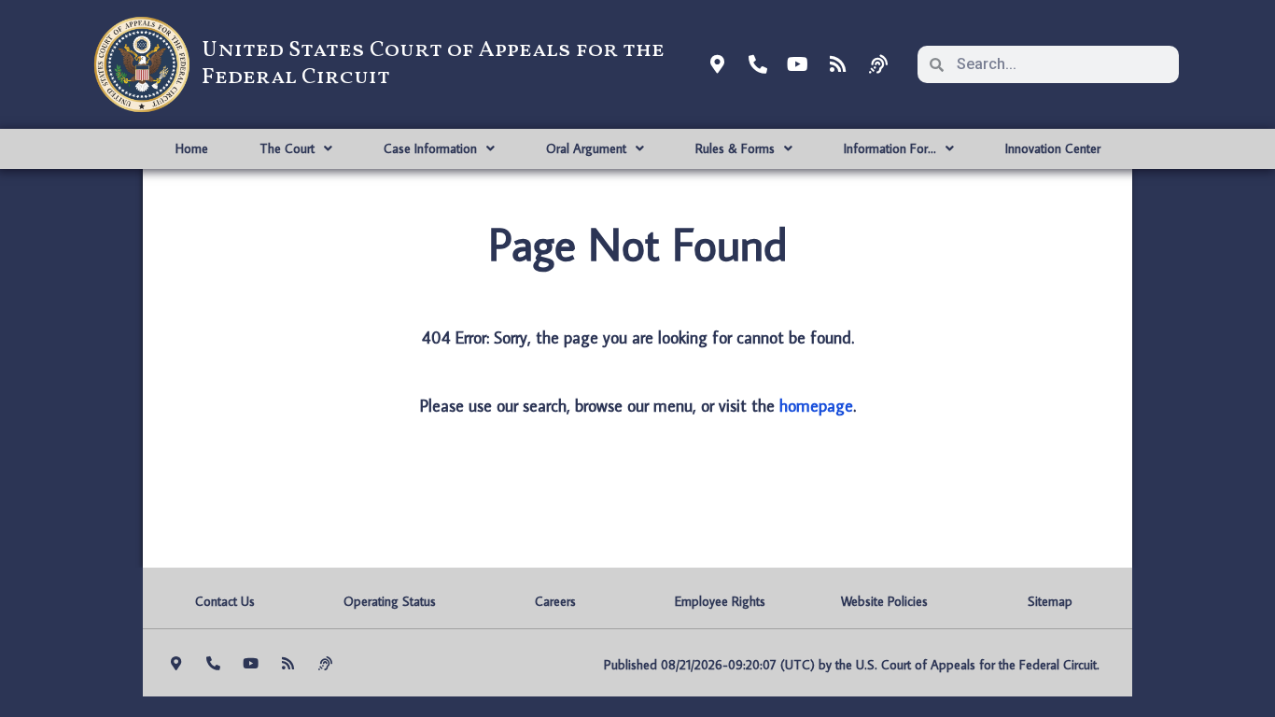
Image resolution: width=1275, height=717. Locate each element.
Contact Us (225, 601)
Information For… (890, 148)
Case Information (430, 148)
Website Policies (884, 601)
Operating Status (389, 601)
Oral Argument (586, 148)
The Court (287, 148)
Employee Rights (720, 601)
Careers (555, 601)
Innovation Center (1052, 148)
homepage (816, 405)
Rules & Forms (735, 148)
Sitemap (1050, 601)
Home (191, 148)
